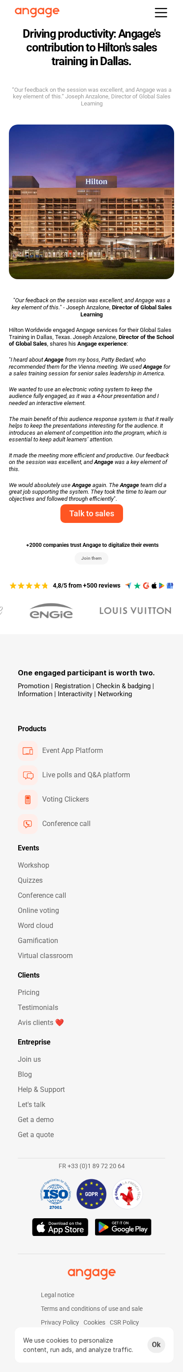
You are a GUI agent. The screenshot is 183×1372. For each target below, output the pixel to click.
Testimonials (38, 1007)
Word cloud (35, 925)
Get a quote (36, 1134)
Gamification (38, 940)
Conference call (42, 895)
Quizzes (30, 880)
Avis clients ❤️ (41, 1022)
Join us (29, 1059)
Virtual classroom (45, 955)
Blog (25, 1074)
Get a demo (36, 1119)
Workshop (33, 865)
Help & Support (41, 1089)
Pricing (29, 992)
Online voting (38, 910)
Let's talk (31, 1104)
